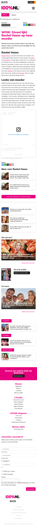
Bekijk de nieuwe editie (21, 273)
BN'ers (5, 14)
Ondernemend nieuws (18, 422)
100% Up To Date (9, 471)
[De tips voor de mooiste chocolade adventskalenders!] (18, 210)
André (32, 58)
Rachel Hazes (6, 25)
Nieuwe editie (7, 350)
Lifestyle (18, 397)
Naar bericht (18, 154)
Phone (3, 477)
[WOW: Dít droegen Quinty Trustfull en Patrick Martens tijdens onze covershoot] (18, 356)
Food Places (18, 408)
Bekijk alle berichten (28, 263)
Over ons (18, 415)
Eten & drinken (18, 402)
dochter (10, 71)
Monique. (22, 73)
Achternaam (4, 458)
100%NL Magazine (10, 8)
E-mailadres (5, 461)
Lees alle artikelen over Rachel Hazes (18, 197)
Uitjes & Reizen (18, 406)
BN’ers (18, 388)
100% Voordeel (8, 474)
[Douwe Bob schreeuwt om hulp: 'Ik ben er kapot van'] (18, 228)
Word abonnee (18, 376)
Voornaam (4, 452)
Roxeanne (6, 60)
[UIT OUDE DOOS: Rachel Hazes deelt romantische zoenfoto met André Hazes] (18, 186)
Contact (18, 420)
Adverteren (18, 418)
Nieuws (14, 15)
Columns (6, 335)
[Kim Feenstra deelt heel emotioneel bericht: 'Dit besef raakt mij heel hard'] (18, 219)
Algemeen (6, 320)
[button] (32, 2)
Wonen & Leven (18, 400)
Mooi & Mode (18, 404)
